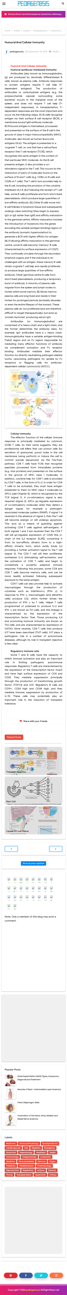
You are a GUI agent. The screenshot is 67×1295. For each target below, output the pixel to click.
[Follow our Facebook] (26, 1275)
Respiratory (28, 1170)
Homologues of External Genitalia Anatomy (35, 14)
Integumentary (29, 1157)
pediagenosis (33, 1290)
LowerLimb (45, 1157)
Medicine (10, 1161)
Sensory (52, 1170)
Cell (26, 1148)
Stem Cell (11, 801)
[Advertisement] (33, 1028)
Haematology (26, 1152)
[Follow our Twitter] (41, 1275)
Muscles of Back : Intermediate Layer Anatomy (39, 1089)
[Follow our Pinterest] (11, 1275)
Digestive (36, 1148)
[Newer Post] (11, 849)
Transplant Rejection (16, 772)
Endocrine (11, 1152)
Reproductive (12, 1170)
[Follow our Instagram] (56, 1275)
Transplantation (24, 1174)
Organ (52, 1161)
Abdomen (11, 1143)
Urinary (53, 1174)
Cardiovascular (13, 1148)
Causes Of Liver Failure (17, 831)
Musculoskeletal (26, 1161)
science (40, 1170)
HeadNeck (41, 1152)
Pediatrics (10, 1165)
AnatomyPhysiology (28, 1143)
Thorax (9, 1174)
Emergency (49, 1148)
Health (55, 51)
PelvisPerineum (26, 1165)
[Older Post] (55, 849)
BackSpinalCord (49, 1143)
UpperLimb (40, 1174)
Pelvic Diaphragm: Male (28, 1102)
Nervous (41, 1161)
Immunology (12, 1157)
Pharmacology (44, 1165)
